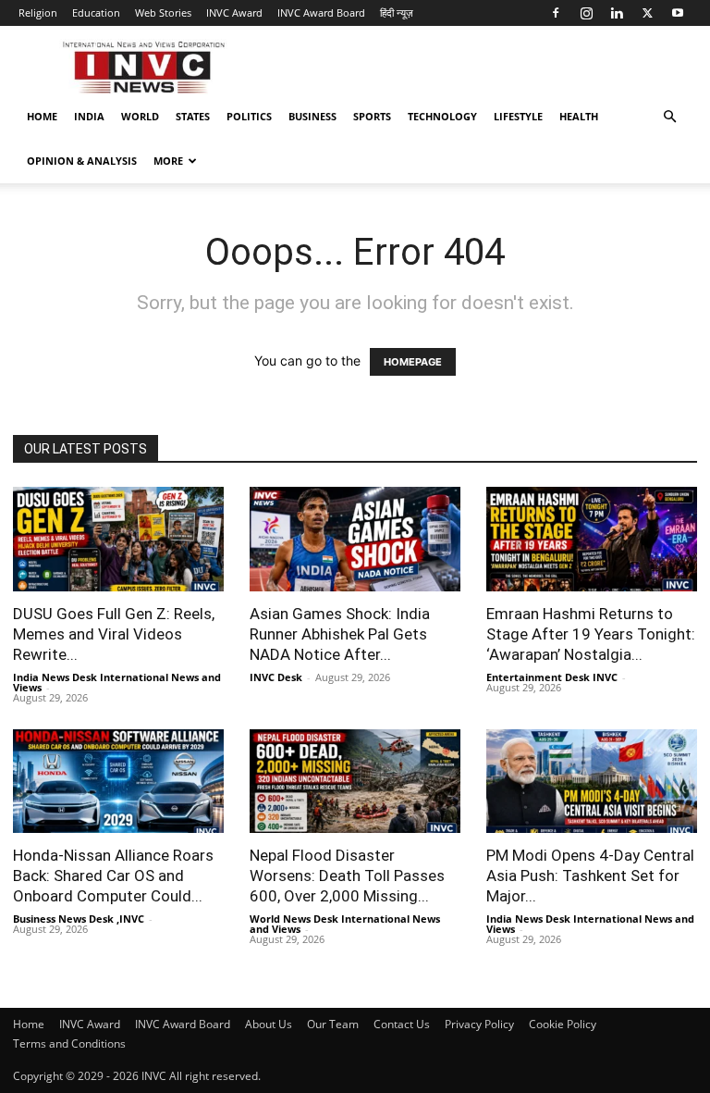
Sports (372, 116)
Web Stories (163, 12)
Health (578, 116)
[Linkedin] (616, 13)
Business (312, 116)
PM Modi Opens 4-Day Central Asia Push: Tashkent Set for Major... (590, 875)
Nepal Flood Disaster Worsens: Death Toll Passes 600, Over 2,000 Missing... (347, 875)
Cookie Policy (562, 1024)
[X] (647, 13)
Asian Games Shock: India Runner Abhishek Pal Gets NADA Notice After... (340, 634)
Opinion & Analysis (82, 161)
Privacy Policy (479, 1024)
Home (42, 116)
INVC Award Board (321, 12)
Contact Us (401, 1024)
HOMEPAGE (413, 361)
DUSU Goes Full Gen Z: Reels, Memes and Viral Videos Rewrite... (113, 634)
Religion (37, 12)
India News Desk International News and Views (117, 682)
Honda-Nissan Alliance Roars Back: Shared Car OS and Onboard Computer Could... (113, 875)
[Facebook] (555, 13)
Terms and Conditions (69, 1043)
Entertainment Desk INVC (552, 677)
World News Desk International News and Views (345, 924)
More (168, 161)
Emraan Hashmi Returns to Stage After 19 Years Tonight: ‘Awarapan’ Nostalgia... (590, 634)
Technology (442, 116)
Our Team (333, 1024)
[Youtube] (678, 13)
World (140, 116)
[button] (669, 117)
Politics (249, 116)
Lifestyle (518, 116)
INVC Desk (276, 677)
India (89, 116)
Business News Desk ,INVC (78, 918)
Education (96, 12)
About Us (268, 1024)
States (193, 116)
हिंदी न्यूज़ (396, 12)
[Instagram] (586, 13)
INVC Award (234, 12)
